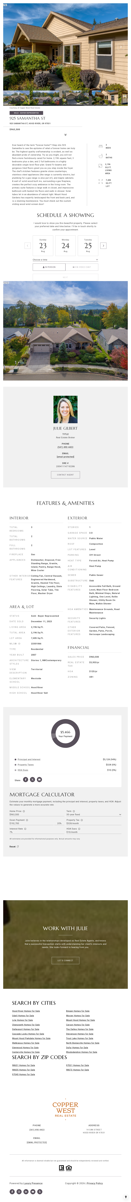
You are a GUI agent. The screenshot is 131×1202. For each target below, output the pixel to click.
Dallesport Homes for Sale (25, 1029)
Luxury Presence (33, 1183)
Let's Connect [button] (65, 961)
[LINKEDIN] (26, 1191)
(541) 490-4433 (65, 447)
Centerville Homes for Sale (26, 1052)
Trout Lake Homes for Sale (79, 1038)
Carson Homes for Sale (78, 1025)
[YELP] (39, 1191)
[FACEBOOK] (12, 1191)
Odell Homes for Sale (23, 1015)
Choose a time (40, 260)
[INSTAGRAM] (19, 1191)
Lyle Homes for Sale (22, 1020)
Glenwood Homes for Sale (25, 1047)
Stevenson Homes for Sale (79, 1034)
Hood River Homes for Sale (26, 1011)
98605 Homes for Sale (23, 1070)
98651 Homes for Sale (23, 1065)
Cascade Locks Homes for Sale (28, 1034)
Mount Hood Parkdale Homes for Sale (31, 1038)
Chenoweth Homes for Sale (26, 1025)
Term (69, 811)
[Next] (103, 246)
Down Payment (17, 820)
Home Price (15, 811)
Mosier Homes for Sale (78, 1015)
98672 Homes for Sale (77, 1070)
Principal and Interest (29, 760)
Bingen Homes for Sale (78, 1011)
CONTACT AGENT (65, 475)
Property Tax (73, 820)
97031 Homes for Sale (77, 1065)
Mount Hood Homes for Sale (80, 1020)
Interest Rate (16, 829)
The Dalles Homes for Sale (80, 1029)
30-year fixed (73, 814)
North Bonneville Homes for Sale (82, 1043)
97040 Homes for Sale (23, 1074)
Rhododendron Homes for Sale (81, 1052)
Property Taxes (26, 765)
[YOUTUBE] (32, 1191)
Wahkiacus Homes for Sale (25, 1043)
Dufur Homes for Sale (77, 1047)
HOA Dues (72, 829)
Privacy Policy (95, 1183)
